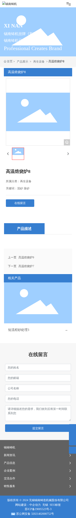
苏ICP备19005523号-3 (38, 509)
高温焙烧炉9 (26, 257)
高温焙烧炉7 (26, 266)
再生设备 (39, 61)
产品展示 (22, 61)
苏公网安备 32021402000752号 (35, 513)
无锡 (45, 504)
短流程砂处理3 (18, 329)
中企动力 (35, 504)
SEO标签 (55, 504)
